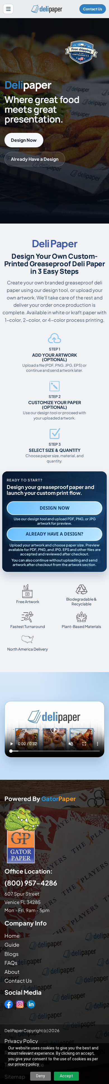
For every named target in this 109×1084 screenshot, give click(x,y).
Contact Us (92, 9)
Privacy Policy (21, 1041)
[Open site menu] (8, 9)
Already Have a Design (34, 159)
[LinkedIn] (31, 1004)
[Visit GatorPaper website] (54, 835)
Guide (11, 944)
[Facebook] (8, 1004)
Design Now (24, 140)
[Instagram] (20, 1004)
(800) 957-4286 (30, 883)
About (12, 971)
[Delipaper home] (46, 9)
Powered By (40, 798)
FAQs (10, 963)
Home (12, 935)
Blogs (11, 954)
